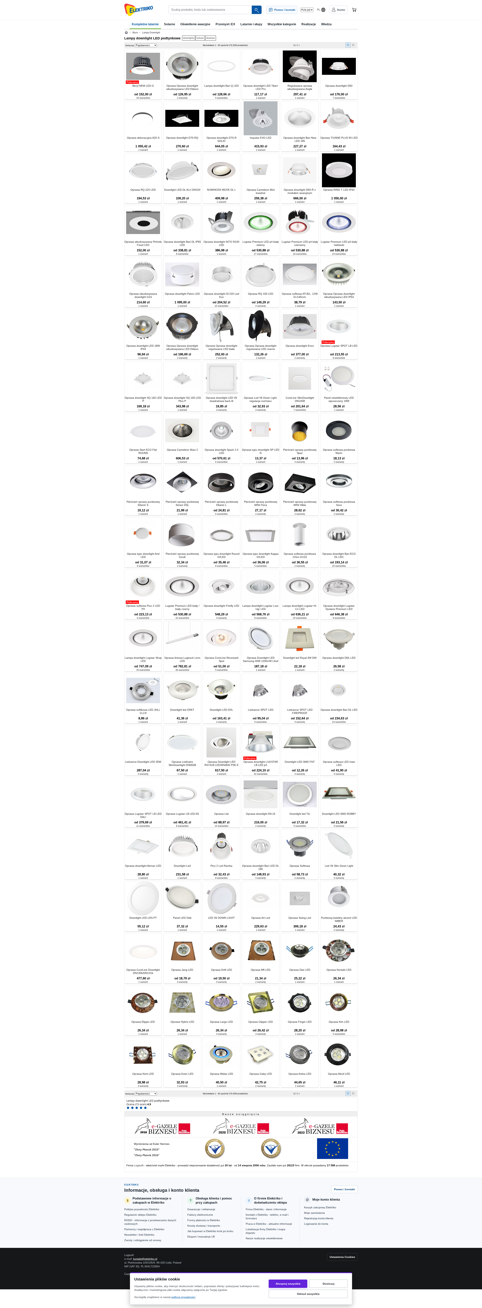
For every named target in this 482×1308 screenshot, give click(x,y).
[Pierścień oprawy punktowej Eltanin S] (143, 482)
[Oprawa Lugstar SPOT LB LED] (339, 326)
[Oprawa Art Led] (261, 898)
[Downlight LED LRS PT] (143, 898)
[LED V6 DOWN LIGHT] (221, 898)
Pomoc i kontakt (344, 1189)
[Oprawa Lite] (221, 794)
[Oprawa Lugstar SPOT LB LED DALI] (143, 794)
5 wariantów (221, 98)
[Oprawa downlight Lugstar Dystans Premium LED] (339, 586)
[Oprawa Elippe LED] (143, 1002)
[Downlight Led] (182, 846)
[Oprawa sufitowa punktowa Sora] (339, 482)
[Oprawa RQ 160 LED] (261, 274)
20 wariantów (339, 566)
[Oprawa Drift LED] (221, 950)
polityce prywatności (183, 1297)
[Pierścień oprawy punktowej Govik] (182, 534)
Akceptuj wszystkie (288, 1283)
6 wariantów (221, 462)
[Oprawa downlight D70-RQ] (182, 118)
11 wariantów (143, 826)
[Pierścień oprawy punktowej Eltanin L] (221, 482)
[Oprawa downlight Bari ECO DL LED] (339, 534)
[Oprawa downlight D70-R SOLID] (221, 118)
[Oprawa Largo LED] (221, 1002)
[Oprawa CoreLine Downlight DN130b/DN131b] (143, 950)
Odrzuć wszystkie (308, 1293)
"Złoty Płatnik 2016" (146, 1155)
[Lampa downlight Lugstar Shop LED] (143, 638)
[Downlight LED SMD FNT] (300, 742)
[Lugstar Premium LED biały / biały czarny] (182, 586)
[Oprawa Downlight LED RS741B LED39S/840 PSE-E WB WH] (221, 742)
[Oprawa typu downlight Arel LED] (143, 534)
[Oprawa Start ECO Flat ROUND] (143, 430)
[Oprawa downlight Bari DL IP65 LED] (182, 222)
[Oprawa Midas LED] (221, 1054)
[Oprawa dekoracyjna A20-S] (143, 118)
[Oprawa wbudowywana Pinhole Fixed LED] (143, 222)
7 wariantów (339, 98)
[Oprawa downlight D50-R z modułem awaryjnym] (300, 170)
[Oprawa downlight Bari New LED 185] (300, 118)
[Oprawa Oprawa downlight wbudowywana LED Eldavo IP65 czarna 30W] (182, 326)
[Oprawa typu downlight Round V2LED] (221, 534)
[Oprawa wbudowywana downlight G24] (143, 274)
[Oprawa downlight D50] (339, 66)
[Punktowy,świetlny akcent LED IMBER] (339, 898)
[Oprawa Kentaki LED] (339, 950)
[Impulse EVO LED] (261, 118)
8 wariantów (182, 254)
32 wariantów (182, 618)
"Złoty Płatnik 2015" (146, 1149)
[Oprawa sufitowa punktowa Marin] (339, 430)
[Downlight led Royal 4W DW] (300, 638)
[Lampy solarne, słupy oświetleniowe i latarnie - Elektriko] (138, 10)
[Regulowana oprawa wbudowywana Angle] (300, 66)
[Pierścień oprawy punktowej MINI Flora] (261, 482)
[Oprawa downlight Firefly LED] (221, 586)
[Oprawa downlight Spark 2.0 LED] (221, 430)
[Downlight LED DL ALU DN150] (182, 170)
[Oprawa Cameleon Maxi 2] (182, 430)
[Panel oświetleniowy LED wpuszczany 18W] (339, 378)
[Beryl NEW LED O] (143, 66)
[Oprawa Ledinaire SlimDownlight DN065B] (182, 742)
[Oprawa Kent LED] (143, 1054)
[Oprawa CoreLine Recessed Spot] (221, 638)
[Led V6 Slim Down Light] (339, 846)
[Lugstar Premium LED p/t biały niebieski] (339, 222)
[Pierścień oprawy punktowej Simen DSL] (182, 482)
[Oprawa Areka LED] (300, 1054)
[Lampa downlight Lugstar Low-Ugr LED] (261, 586)
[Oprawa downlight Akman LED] (143, 846)
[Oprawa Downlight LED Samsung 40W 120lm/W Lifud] (261, 638)
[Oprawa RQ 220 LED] (143, 170)
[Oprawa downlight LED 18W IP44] (143, 326)
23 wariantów (339, 722)
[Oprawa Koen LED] (182, 1054)
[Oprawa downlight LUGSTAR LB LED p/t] (261, 742)
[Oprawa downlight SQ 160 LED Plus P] (182, 378)
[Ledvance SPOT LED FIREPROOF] (300, 690)
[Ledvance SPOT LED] (261, 690)
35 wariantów (143, 98)
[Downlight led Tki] (300, 794)
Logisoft (138, 1165)
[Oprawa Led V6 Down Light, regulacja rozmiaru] (261, 378)
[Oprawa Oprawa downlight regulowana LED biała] (221, 326)
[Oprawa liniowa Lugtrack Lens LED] (182, 638)
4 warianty (260, 306)
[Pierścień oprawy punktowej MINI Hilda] (300, 482)
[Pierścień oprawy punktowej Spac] (300, 430)
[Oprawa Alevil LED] (339, 1054)
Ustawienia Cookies (342, 1256)
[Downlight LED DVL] (221, 690)
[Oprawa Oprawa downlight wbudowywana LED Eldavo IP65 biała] (182, 66)
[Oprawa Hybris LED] (182, 1002)
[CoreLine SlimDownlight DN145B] (300, 378)
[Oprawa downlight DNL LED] (339, 638)
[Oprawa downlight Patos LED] (182, 274)
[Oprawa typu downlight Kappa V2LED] (261, 534)
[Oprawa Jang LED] (182, 950)
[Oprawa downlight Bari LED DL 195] (261, 846)
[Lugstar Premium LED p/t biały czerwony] (300, 222)
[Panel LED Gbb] (182, 898)
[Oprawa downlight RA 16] (261, 794)
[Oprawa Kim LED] (339, 1002)
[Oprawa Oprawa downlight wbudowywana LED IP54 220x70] (339, 274)
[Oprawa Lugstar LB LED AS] (182, 794)
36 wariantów (182, 670)
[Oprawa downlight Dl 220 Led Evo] (221, 274)
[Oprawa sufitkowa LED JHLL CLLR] (143, 690)
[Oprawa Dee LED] (300, 950)
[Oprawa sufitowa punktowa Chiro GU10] (300, 534)
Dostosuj (328, 1283)
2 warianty (182, 98)
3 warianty (221, 410)
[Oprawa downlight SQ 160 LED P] (143, 378)
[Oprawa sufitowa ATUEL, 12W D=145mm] (300, 274)
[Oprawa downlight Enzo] (300, 326)
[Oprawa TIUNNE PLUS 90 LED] (339, 118)
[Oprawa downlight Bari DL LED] (339, 690)
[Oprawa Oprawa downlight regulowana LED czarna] (261, 326)
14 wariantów (221, 826)
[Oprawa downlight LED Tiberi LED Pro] (261, 66)
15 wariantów (221, 306)
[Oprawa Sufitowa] (300, 846)
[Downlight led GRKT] (182, 690)
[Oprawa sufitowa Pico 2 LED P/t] (143, 586)
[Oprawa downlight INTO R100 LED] (221, 222)
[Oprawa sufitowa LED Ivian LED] (339, 742)
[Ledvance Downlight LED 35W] (143, 742)
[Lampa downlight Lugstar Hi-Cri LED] (300, 586)
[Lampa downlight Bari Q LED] (221, 66)
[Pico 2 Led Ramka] (221, 846)
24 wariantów (339, 254)
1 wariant (260, 98)
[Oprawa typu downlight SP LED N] (261, 430)
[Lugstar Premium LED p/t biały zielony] (261, 222)
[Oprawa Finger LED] (300, 1002)
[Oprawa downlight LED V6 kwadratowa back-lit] (221, 378)
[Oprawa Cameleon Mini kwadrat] (261, 170)
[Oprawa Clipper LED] (261, 1002)
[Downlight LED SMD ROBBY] (339, 794)
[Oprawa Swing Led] (300, 898)
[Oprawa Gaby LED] (261, 1054)
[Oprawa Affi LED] (261, 950)
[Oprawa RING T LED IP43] (339, 170)
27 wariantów (261, 254)
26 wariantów (300, 254)
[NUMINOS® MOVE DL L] (221, 170)
